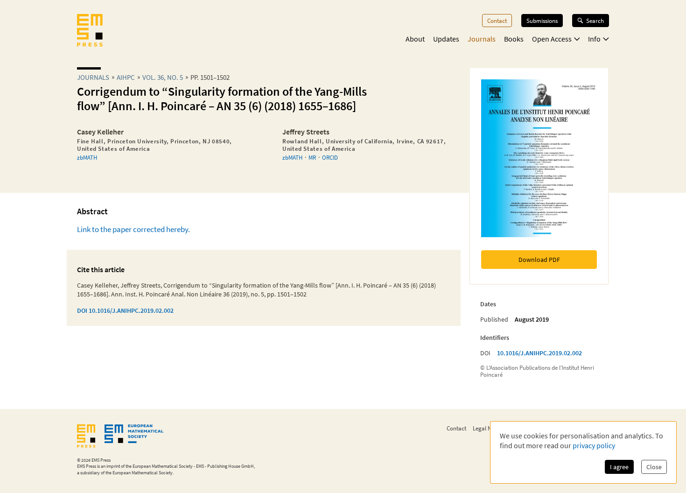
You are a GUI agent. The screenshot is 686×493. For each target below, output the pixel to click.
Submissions (542, 20)
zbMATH (87, 157)
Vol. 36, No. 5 (162, 77)
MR (312, 157)
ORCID (330, 157)
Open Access (552, 38)
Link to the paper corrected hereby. (133, 229)
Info (594, 38)
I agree (619, 467)
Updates (446, 38)
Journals (482, 38)
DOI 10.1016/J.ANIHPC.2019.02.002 (125, 310)
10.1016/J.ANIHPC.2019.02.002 (539, 353)
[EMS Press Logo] (90, 31)
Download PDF (539, 259)
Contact (497, 20)
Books (514, 38)
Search (595, 20)
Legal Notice (488, 428)
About (415, 38)
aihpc (126, 77)
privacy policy (594, 445)
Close (654, 467)
